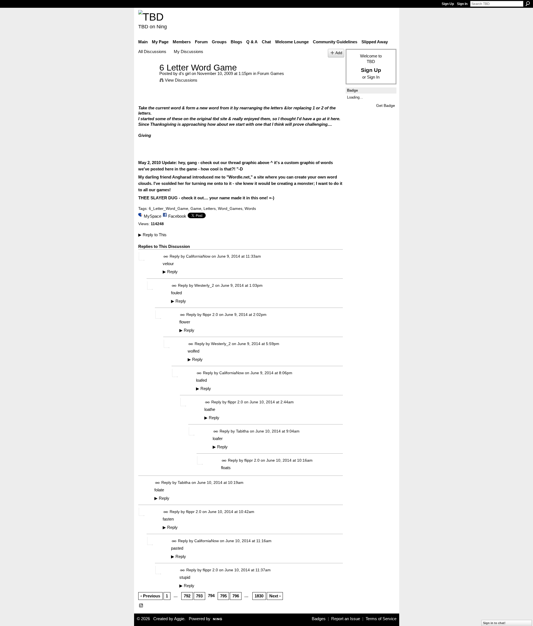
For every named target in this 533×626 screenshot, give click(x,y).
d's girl (184, 73)
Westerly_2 (204, 285)
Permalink (166, 256)
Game (195, 208)
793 (199, 596)
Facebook (177, 216)
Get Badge (385, 105)
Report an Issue (345, 619)
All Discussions (152, 51)
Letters (209, 208)
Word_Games (230, 208)
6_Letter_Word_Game (168, 208)
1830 (259, 596)
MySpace (152, 216)
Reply (170, 272)
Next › (275, 596)
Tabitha (242, 431)
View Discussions (181, 80)
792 (187, 596)
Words (250, 208)
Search (528, 3)
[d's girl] (147, 78)
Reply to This (152, 234)
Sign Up (448, 4)
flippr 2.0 (210, 314)
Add (338, 53)
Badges (319, 619)
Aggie (179, 619)
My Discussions (188, 51)
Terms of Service (381, 619)
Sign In (462, 4)
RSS (141, 605)
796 (235, 596)
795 (223, 596)
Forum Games (270, 73)
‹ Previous (150, 596)
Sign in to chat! (494, 623)
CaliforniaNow (198, 256)
